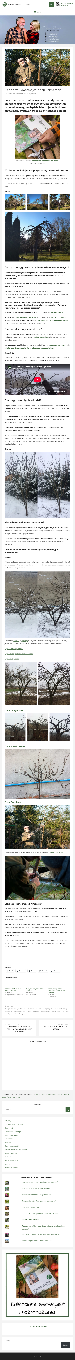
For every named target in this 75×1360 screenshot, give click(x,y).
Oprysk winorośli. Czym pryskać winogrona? (39, 1201)
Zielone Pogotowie (29, 94)
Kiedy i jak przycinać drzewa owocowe (36, 1241)
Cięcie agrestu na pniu (15, 746)
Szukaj (7, 1341)
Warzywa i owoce (11, 1168)
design (65, 1009)
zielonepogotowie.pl (58, 317)
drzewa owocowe (11, 1011)
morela (42, 1011)
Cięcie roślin (9, 1128)
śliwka (32, 1014)
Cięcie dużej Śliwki (12, 659)
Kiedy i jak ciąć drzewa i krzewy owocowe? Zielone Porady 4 (56, 991)
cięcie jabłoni (49, 1009)
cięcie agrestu (17, 1009)
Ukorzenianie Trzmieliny (31, 1220)
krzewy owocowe (33, 1011)
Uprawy (8, 1164)
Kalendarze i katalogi (13, 1132)
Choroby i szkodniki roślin (14, 1124)
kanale (16, 641)
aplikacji (24, 641)
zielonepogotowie (23, 1014)
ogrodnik (53, 1011)
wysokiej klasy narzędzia (26, 317)
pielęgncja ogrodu (63, 1011)
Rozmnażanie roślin (12, 1146)
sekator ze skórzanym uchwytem (18, 348)
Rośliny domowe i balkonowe (16, 1150)
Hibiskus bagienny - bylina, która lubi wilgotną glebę (42, 1234)
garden (19, 1011)
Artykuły (10, 1006)
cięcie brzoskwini (28, 1009)
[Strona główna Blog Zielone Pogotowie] (12, 4)
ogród (48, 1011)
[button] (15, 202)
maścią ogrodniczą (41, 337)
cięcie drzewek (39, 1009)
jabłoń (25, 1011)
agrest (9, 1009)
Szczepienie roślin (11, 1160)
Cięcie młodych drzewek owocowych (19, 654)
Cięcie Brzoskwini (13, 802)
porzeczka (13, 1014)
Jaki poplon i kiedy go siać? (32, 1207)
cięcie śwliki (58, 1009)
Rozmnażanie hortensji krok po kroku (36, 1188)
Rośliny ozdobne (11, 1153)
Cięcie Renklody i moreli (14, 649)
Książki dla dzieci (11, 1135)
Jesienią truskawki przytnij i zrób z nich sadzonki (40, 1214)
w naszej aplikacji (56, 312)
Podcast (8, 1142)
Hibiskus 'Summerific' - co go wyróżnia (36, 1195)
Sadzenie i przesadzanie (14, 1157)
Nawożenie (9, 1139)
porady (7, 1014)
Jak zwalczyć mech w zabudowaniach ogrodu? (40, 1182)
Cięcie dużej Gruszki (14, 710)
